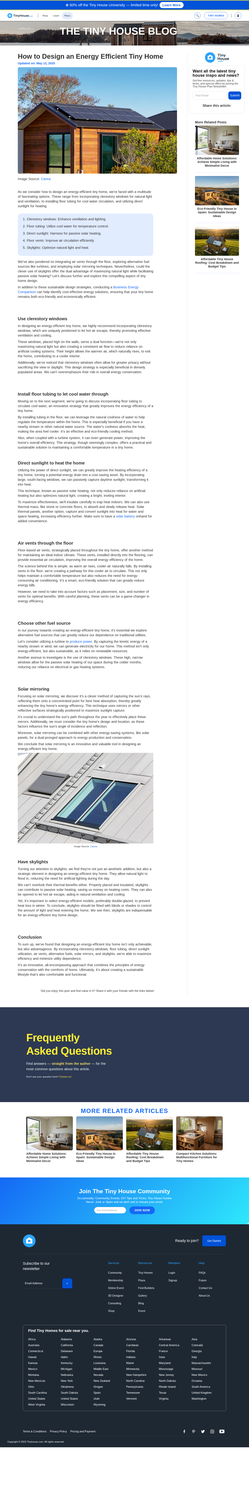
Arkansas (165, 1339)
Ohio (31, 1386)
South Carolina (37, 1392)
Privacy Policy (58, 1431)
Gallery (142, 1295)
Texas (162, 1392)
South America (201, 1386)
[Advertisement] (124, 1471)
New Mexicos (36, 1380)
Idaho (64, 1357)
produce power (81, 641)
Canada (98, 1345)
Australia (33, 1345)
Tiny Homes (145, 1272)
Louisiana (100, 1363)
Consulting (114, 1303)
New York (67, 1380)
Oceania (197, 1380)
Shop (111, 1310)
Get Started (214, 1240)
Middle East (101, 1369)
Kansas (33, 1363)
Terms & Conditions (34, 1431)
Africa (32, 1339)
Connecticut (35, 1351)
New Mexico (199, 1375)
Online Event (116, 1288)
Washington (199, 1398)
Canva (46, 179)
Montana (33, 1375)
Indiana (130, 1357)
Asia (194, 1339)
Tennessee (133, 1392)
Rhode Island (167, 1386)
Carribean (132, 1345)
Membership (115, 1280)
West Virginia (36, 1404)
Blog (141, 1303)
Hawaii (32, 1357)
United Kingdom (202, 1392)
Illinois (98, 1357)
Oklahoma (67, 1386)
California (67, 1345)
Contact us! (65, 1076)
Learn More (171, 5)
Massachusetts (201, 1363)
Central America (169, 1345)
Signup (172, 1280)
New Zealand (102, 1380)
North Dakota (167, 1380)
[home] (20, 15)
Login (171, 1272)
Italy (194, 1357)
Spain (97, 1392)
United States (36, 1398)
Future (202, 1280)
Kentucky (67, 1363)
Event (141, 1310)
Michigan (66, 1369)
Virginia (163, 1398)
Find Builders (146, 1288)
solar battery (125, 516)
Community (115, 1272)
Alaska (98, 1339)
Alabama (66, 1339)
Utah (96, 1398)
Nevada (98, 1375)
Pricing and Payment (82, 1431)
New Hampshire (136, 1375)
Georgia (197, 1351)
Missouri (197, 1369)
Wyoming (99, 1404)
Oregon (98, 1386)
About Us (204, 1295)
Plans (141, 1280)
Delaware (67, 1351)
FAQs (202, 1272)
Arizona (131, 1339)
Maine (130, 1363)
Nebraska (67, 1375)
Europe (98, 1351)
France (163, 1351)
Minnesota (132, 1369)
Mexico (32, 1369)
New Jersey (166, 1375)
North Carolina (135, 1380)
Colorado (197, 1345)
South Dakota (69, 1392)
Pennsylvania (134, 1386)
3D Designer (115, 1295)
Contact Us (205, 1288)
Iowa (162, 1357)
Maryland (165, 1363)
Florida (130, 1351)
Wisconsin (67, 1404)
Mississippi (166, 1369)
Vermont (131, 1398)
